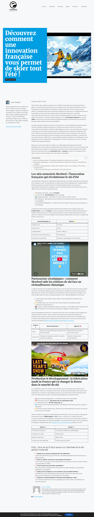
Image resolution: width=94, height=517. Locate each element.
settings (59, 515)
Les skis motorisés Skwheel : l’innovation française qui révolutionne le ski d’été (55, 160)
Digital (67, 6)
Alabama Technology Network (61, 422)
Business (60, 6)
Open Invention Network (52, 320)
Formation (52, 6)
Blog (34, 496)
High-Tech (75, 6)
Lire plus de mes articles (13, 126)
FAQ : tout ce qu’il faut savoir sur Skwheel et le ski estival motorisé (53, 169)
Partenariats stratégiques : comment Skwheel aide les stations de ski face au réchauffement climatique (60, 163)
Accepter (69, 514)
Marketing (84, 6)
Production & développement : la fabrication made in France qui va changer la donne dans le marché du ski (59, 166)
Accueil (44, 6)
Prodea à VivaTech (68, 320)
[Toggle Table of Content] (85, 158)
